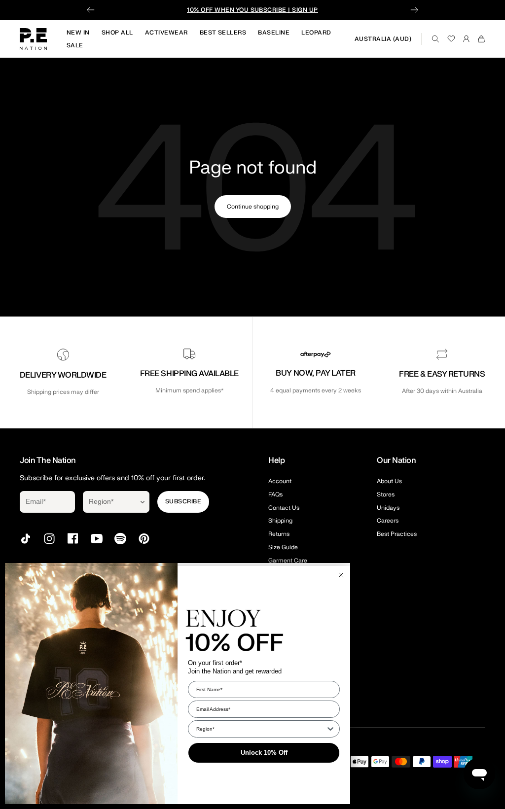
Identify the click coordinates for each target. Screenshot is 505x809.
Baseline (273, 32)
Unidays (388, 508)
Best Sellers (223, 32)
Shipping (280, 521)
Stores (386, 494)
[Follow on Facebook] (73, 538)
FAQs (275, 494)
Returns (278, 534)
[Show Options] (142, 502)
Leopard (316, 32)
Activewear (166, 32)
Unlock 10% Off (264, 752)
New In (78, 32)
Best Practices (397, 534)
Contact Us (283, 508)
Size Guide (283, 547)
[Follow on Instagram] (49, 538)
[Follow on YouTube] (97, 538)
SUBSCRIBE (183, 501)
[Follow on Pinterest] (144, 538)
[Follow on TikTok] (26, 538)
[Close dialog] (341, 575)
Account (279, 481)
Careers (387, 521)
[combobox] (109, 502)
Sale (75, 45)
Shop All (117, 32)
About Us (389, 481)
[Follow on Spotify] (120, 538)
